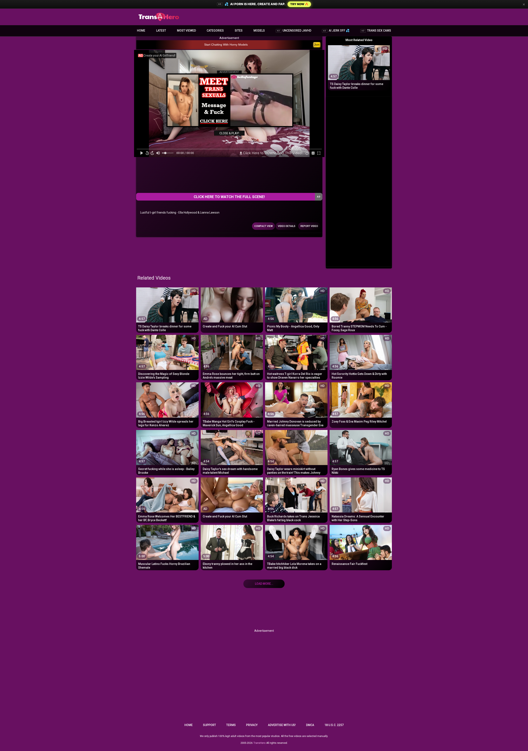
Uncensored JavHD (294, 30)
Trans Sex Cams (376, 30)
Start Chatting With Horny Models (226, 44)
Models (259, 30)
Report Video (309, 226)
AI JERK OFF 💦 (336, 30)
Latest (161, 30)
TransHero (259, 743)
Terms (231, 725)
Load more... (264, 583)
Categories (215, 30)
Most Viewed (186, 30)
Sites (239, 30)
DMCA (310, 725)
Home (141, 30)
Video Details (286, 226)
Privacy (252, 725)
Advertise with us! (282, 725)
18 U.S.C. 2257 (334, 725)
